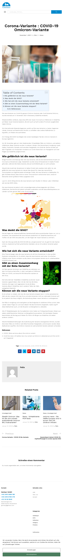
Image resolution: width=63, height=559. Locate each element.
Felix (35, 35)
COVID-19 (38, 346)
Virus (6, 275)
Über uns (35, 494)
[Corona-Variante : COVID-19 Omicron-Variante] (20, 351)
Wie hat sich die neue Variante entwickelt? (22, 101)
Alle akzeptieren (31, 554)
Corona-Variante (25, 346)
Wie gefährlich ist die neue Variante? (19, 96)
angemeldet (12, 465)
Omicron (44, 346)
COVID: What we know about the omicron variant (19, 333)
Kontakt (35, 497)
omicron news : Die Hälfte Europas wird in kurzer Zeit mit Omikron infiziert (52, 419)
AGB (34, 492)
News (41, 35)
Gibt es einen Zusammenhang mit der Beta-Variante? (26, 104)
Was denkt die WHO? (13, 98)
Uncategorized (6, 413)
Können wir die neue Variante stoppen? (20, 106)
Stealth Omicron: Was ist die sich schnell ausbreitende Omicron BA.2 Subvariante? (11, 419)
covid (32, 346)
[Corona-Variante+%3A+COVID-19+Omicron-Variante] (24, 351)
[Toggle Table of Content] (45, 92)
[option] (11, 411)
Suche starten (56, 12)
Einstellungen (31, 550)
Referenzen (16, 109)
